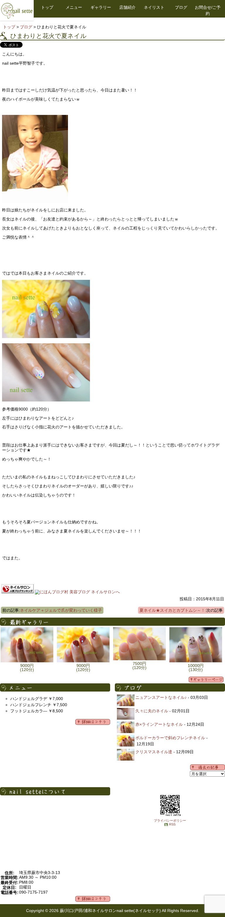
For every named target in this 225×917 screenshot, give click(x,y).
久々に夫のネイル (151, 711)
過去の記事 (207, 767)
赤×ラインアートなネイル (159, 724)
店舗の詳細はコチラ (92, 899)
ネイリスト (154, 7)
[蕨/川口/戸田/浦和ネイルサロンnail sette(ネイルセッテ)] (17, 17)
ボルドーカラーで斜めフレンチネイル (170, 737)
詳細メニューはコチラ (92, 722)
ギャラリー (101, 7)
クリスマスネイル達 (153, 751)
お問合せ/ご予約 (208, 10)
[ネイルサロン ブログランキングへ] (17, 592)
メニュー (74, 7)
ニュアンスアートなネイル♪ (161, 697)
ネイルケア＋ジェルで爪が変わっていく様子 (61, 610)
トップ (47, 7)
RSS (172, 824)
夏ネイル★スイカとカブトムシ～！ (172, 610)
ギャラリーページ (206, 679)
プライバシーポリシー (170, 820)
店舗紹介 (127, 7)
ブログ (181, 7)
